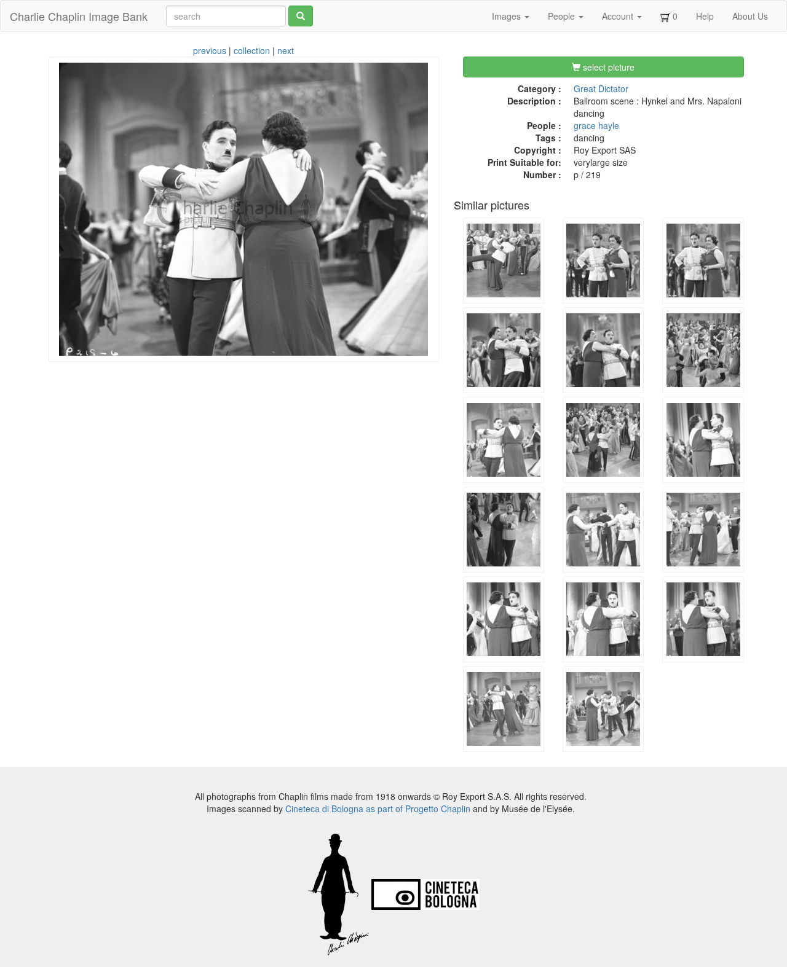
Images (507, 16)
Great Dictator (601, 88)
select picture (607, 67)
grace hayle (596, 125)
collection (252, 50)
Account (619, 16)
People (562, 16)
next (285, 50)
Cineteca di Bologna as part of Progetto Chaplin (377, 808)
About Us (750, 16)
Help (705, 16)
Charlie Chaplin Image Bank (79, 16)
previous (209, 50)
